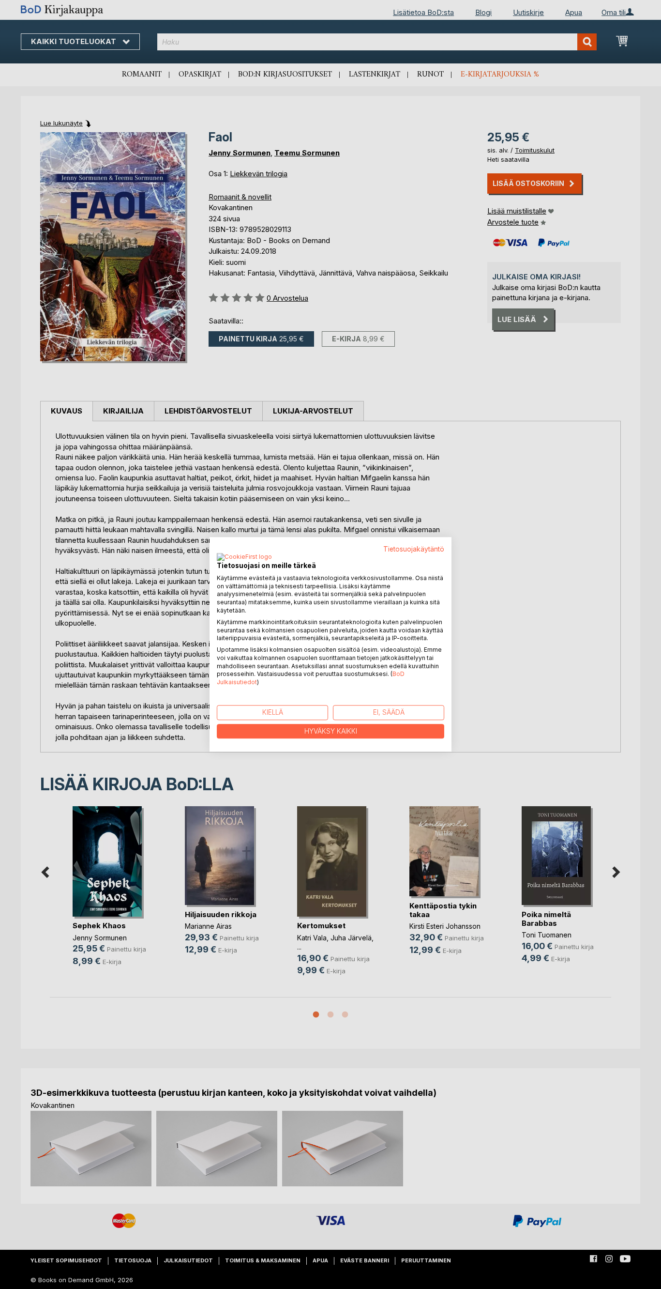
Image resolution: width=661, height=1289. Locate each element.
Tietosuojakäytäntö (413, 549)
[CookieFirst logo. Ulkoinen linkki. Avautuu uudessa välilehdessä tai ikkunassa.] (244, 557)
